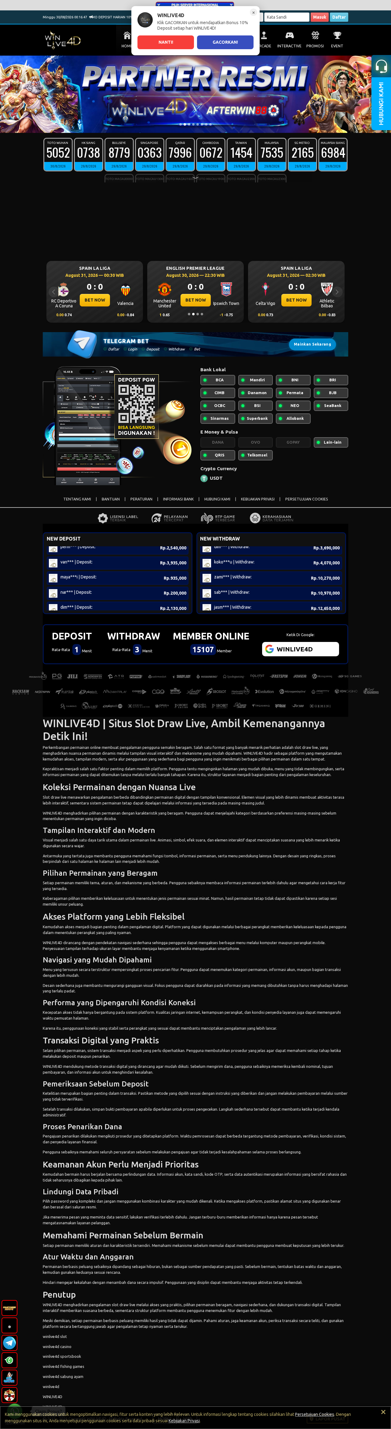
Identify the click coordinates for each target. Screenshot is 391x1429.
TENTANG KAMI (77, 499)
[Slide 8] (210, 124)
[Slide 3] (189, 124)
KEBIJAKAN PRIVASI (258, 499)
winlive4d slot (55, 1336)
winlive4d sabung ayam (63, 1376)
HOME (127, 46)
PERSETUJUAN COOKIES (306, 499)
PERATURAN (141, 499)
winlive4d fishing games (63, 1366)
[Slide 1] (180, 124)
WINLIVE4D (253, 753)
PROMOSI (315, 46)
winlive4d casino (57, 1346)
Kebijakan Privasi (184, 1420)
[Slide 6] (202, 124)
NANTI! (166, 42)
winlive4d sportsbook (62, 1356)
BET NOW (95, 300)
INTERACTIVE (289, 46)
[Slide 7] (206, 124)
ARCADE (264, 46)
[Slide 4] (193, 124)
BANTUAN (111, 499)
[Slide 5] (197, 124)
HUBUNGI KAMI (217, 499)
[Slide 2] (185, 124)
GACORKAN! (225, 42)
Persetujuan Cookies (314, 1414)
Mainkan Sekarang (312, 344)
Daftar (339, 17)
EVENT (337, 46)
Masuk (319, 17)
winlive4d (51, 1386)
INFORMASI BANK (178, 499)
